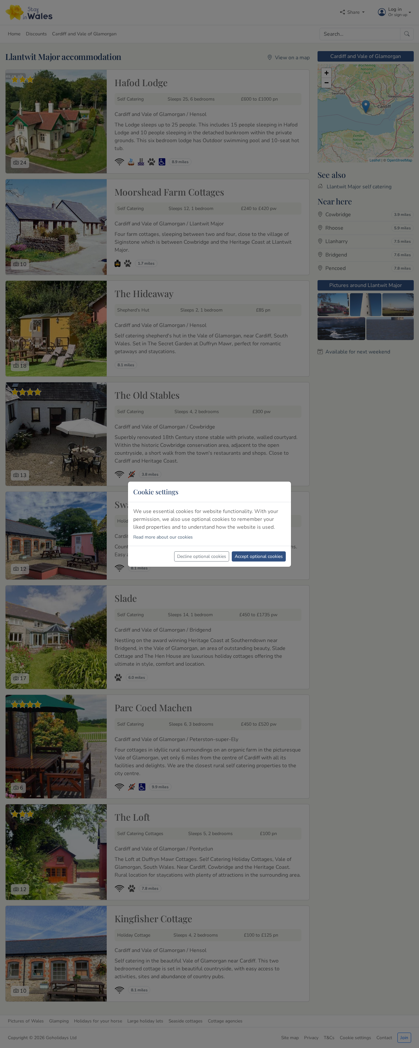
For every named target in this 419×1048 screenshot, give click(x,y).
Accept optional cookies (259, 556)
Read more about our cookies (163, 537)
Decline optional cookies (201, 556)
